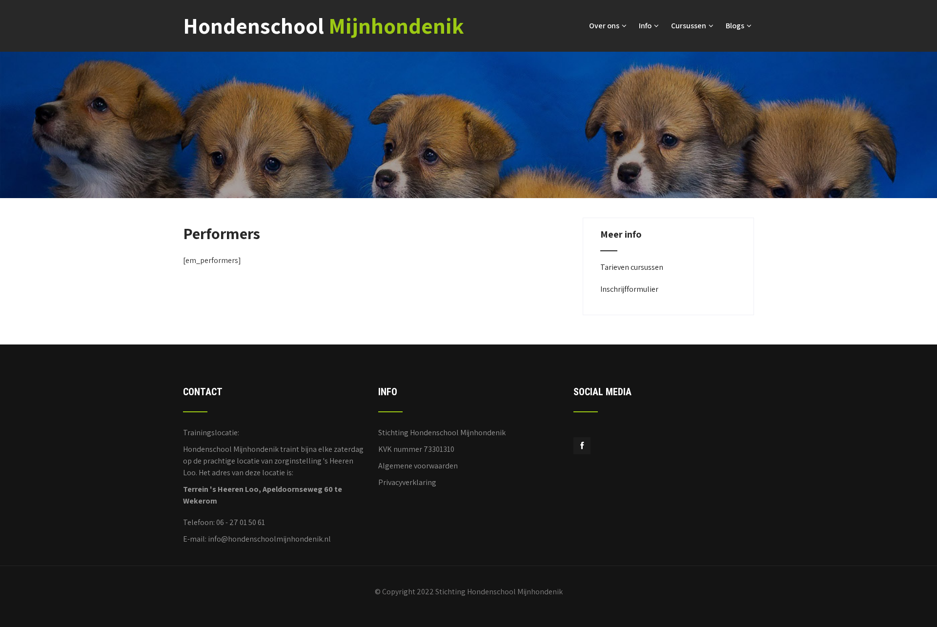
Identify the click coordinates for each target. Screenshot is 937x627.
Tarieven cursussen (631, 267)
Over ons (604, 25)
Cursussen (688, 25)
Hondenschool (323, 25)
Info (645, 25)
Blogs (735, 25)
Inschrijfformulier (629, 289)
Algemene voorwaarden (418, 466)
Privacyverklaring (407, 482)
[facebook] (582, 445)
